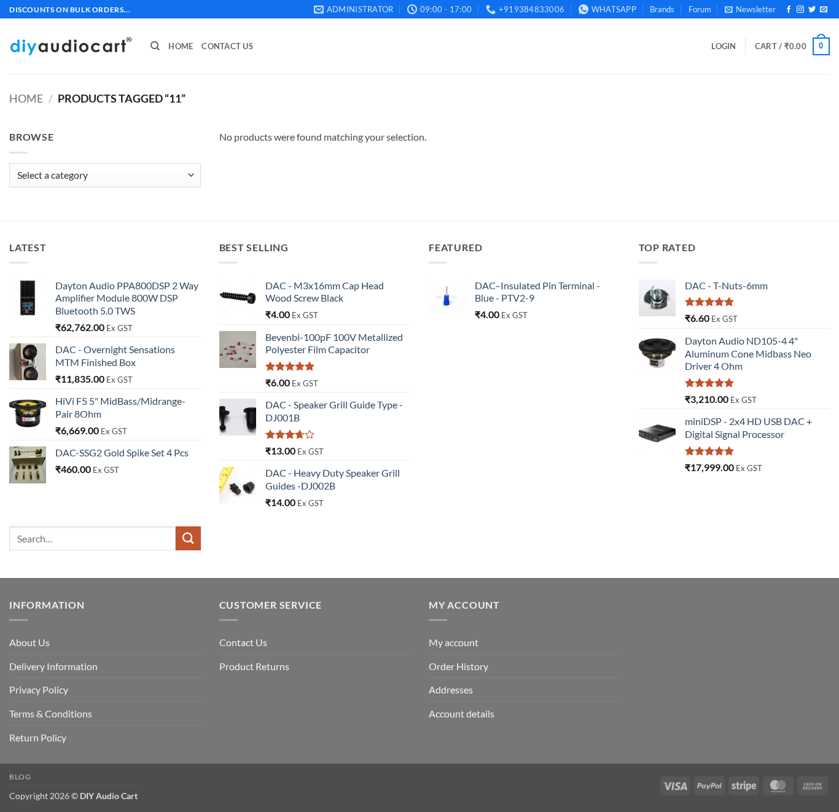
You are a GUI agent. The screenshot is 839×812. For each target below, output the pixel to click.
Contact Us (227, 46)
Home (180, 46)
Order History (458, 666)
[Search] (155, 46)
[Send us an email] (823, 10)
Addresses (451, 689)
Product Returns (254, 666)
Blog (20, 776)
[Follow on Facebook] (788, 10)
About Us (29, 642)
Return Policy (37, 737)
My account (453, 642)
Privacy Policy (38, 689)
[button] (750, 9)
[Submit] (188, 538)
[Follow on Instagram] (800, 10)
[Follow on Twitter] (812, 10)
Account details (461, 713)
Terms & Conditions (50, 713)
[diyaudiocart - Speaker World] (70, 46)
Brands (662, 9)
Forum (700, 9)
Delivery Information (53, 666)
